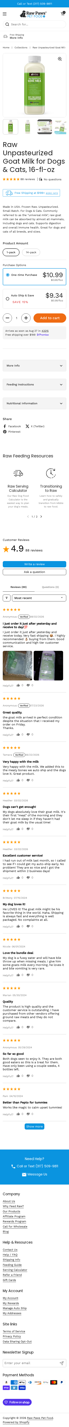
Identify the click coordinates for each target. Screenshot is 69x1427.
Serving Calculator (15, 1270)
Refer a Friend (12, 1275)
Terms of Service (14, 1331)
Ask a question (34, 572)
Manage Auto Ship (15, 1308)
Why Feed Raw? (13, 1206)
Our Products (11, 1211)
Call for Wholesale (15, 1226)
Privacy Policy (12, 1336)
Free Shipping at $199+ (36, 193)
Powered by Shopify (16, 1422)
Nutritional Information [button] (22, 403)
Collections (21, 47)
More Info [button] (13, 365)
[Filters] (6, 598)
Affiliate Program (14, 1216)
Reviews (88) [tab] (18, 586)
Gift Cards (9, 1280)
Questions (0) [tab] (50, 586)
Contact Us (10, 1249)
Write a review (34, 564)
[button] (62, 14)
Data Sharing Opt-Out (17, 1341)
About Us (9, 1201)
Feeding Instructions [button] (20, 384)
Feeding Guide (12, 1265)
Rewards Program (14, 1221)
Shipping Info (11, 1259)
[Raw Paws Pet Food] (33, 14)
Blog (6, 1231)
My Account (10, 1298)
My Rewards (11, 1303)
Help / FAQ (10, 1254)
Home (6, 47)
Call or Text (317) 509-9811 (34, 3)
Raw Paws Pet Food (40, 1418)
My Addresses (12, 1313)
